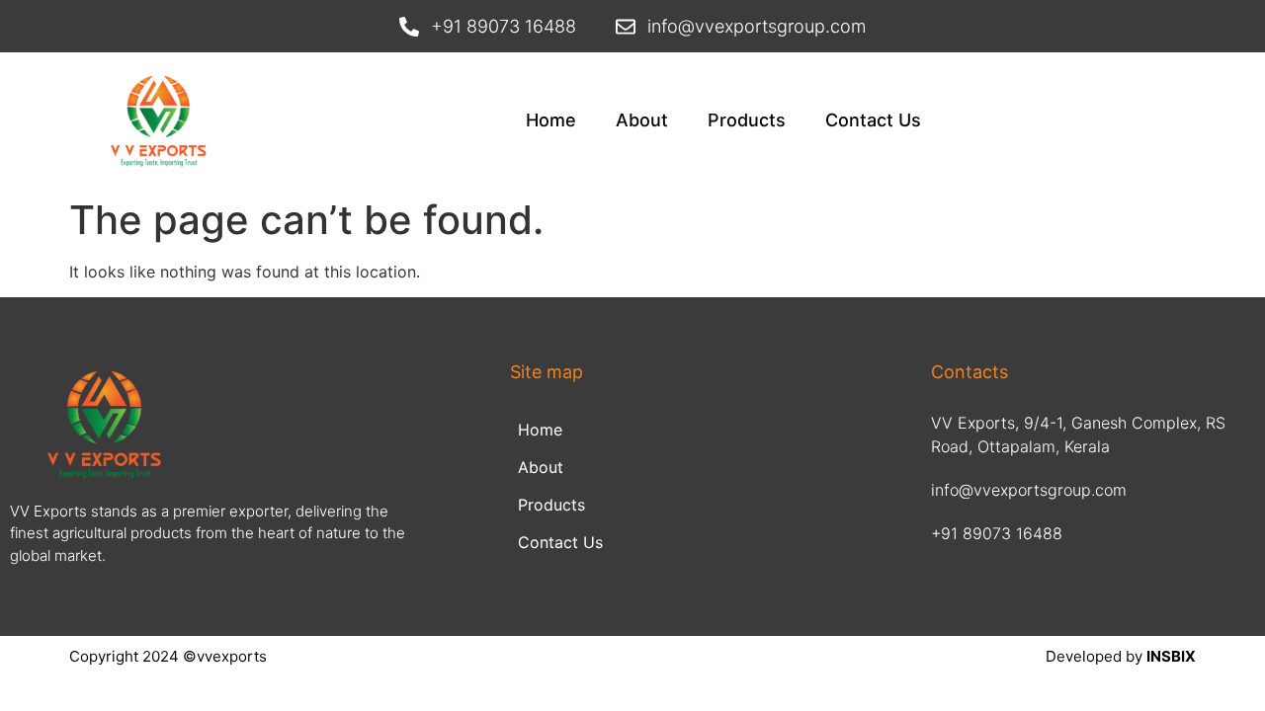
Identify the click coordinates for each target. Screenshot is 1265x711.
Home (551, 120)
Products (747, 120)
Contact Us (873, 120)
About (642, 120)
